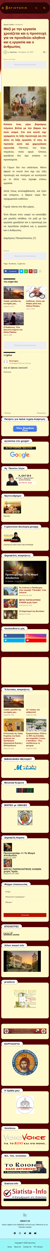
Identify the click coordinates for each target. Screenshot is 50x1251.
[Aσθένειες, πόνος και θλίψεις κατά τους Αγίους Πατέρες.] (36, 292)
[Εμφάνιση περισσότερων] (40, 271)
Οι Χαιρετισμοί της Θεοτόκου (31, 611)
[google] (14, 645)
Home (9, 1247)
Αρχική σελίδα (9, 24)
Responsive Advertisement (25, 65)
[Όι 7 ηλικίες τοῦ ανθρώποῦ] (36, 701)
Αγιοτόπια (31, 1243)
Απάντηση (7, 372)
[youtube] (36, 640)
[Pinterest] (31, 271)
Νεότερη (8, 413)
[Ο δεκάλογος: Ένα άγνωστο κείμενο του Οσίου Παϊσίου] (14, 318)
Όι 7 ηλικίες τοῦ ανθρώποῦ (33, 711)
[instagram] (36, 636)
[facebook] (14, 636)
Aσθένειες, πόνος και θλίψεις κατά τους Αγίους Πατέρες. (35, 303)
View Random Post (25, 428)
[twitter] (14, 640)
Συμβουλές (21, 263)
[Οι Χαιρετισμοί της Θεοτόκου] (11, 614)
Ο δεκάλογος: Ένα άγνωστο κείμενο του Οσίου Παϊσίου (13, 329)
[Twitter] (21, 271)
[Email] (35, 271)
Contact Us (27, 1247)
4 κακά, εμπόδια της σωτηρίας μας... (12, 302)
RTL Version (38, 1247)
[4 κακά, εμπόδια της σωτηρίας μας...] (14, 292)
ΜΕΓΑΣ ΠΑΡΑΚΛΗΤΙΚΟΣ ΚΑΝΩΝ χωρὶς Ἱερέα (30, 601)
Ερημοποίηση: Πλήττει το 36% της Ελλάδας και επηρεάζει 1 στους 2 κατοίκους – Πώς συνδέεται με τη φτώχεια (36, 739)
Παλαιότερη (41, 413)
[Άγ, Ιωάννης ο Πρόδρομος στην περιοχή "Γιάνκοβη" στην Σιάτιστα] (11, 591)
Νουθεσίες (19, 24)
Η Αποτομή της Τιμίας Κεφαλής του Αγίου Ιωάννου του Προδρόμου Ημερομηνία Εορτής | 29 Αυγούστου (13, 739)
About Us (17, 1247)
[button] (2, 8)
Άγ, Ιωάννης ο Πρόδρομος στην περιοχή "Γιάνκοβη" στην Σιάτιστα (32, 590)
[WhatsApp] (26, 271)
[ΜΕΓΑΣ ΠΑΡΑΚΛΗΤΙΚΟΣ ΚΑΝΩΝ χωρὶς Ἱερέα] (11, 603)
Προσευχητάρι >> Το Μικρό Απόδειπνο (21, 576)
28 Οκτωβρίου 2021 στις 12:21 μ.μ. (20, 363)
